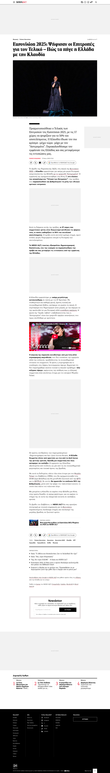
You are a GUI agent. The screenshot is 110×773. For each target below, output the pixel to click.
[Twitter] (35, 163)
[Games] (91, 2)
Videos (14, 753)
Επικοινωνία (30, 727)
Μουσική (15, 39)
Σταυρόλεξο (56, 584)
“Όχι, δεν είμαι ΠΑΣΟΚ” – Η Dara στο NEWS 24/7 (49, 559)
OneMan (58, 722)
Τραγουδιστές (41, 543)
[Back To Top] (95, 771)
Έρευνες (15, 740)
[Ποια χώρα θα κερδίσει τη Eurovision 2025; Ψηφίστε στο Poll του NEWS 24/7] (33, 523)
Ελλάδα (15, 717)
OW (57, 727)
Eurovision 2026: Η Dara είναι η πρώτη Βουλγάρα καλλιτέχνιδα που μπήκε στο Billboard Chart (54, 563)
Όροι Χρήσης (30, 722)
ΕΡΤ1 (79, 479)
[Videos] (85, 2)
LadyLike (58, 725)
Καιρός (14, 746)
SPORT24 (58, 720)
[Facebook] (31, 163)
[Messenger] (40, 163)
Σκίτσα (14, 748)
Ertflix (49, 543)
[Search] (96, 2)
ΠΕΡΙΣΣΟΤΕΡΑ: (33, 550)
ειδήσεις (78, 577)
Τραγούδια (32, 543)
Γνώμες (15, 725)
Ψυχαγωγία (16, 733)
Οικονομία (15, 727)
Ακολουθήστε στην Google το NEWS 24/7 (43, 577)
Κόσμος (15, 722)
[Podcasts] (88, 2)
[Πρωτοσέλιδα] (82, 2)
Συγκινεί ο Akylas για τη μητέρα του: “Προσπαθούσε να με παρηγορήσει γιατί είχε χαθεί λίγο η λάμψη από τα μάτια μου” (54, 568)
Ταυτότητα (29, 720)
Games (38, 584)
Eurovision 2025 (60, 540)
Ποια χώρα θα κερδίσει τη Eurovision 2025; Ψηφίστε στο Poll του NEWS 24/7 (59, 523)
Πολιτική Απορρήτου (32, 725)
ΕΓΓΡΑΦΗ (85, 719)
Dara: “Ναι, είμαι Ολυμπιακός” (42, 556)
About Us (29, 717)
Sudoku (63, 584)
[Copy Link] (44, 163)
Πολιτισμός (16, 730)
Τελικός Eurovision (25, 39)
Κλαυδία (69, 540)
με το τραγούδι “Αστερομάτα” (66, 174)
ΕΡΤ (74, 540)
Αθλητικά (15, 735)
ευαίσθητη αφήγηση (68, 310)
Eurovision (67, 507)
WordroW (69, 584)
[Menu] (14, 2)
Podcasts (15, 751)
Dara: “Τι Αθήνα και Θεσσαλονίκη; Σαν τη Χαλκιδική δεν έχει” (54, 553)
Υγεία (14, 738)
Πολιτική (15, 720)
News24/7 (58, 717)
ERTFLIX (38, 481)
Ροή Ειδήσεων (16, 743)
